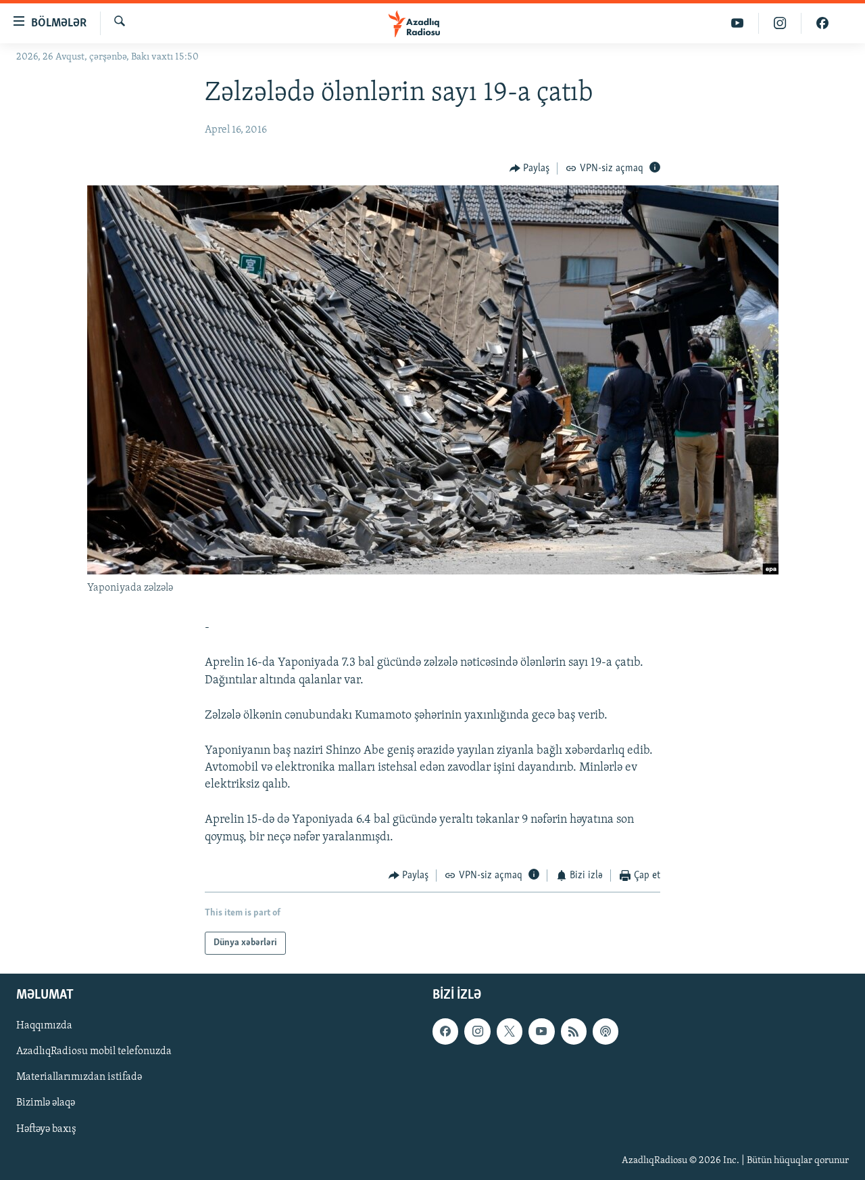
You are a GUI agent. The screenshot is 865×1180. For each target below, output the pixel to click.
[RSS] (574, 1032)
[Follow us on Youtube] (541, 1032)
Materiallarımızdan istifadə (79, 1077)
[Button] (530, 168)
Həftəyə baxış (46, 1129)
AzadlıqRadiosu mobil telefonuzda (94, 1052)
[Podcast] (605, 1032)
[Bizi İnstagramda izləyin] (780, 23)
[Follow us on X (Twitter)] (509, 1032)
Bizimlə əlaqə (45, 1103)
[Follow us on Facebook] (445, 1032)
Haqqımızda (44, 1026)
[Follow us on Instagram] (477, 1032)
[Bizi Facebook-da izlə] (822, 23)
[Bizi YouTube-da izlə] (737, 23)
